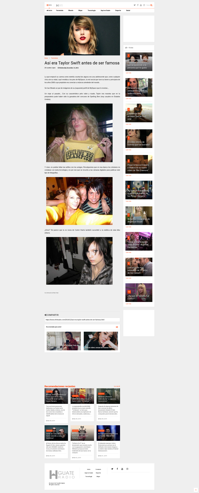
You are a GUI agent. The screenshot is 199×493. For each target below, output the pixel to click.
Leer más (128, 73)
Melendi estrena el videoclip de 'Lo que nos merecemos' (107, 399)
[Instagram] (144, 5)
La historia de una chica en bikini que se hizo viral (138, 116)
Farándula (59, 10)
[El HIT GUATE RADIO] (59, 5)
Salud (128, 10)
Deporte (118, 10)
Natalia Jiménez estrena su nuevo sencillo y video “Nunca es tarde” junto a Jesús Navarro (56, 398)
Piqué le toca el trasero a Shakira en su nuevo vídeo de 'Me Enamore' (138, 168)
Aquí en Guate (105, 10)
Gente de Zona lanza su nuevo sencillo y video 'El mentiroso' (55, 436)
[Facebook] (137, 5)
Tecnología (92, 10)
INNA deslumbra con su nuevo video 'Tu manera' (80, 400)
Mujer (80, 10)
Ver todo (116, 386)
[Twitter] (135, 5)
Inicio (50, 10)
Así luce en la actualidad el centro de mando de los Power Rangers (138, 193)
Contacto (98, 469)
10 (129, 292)
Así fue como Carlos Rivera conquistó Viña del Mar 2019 (108, 436)
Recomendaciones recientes (60, 386)
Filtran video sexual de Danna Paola (99, 348)
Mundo (70, 10)
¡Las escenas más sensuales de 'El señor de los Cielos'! (137, 270)
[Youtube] (141, 5)
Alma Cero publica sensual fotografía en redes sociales (137, 91)
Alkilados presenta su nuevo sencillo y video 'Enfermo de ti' (80, 436)
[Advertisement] (82, 304)
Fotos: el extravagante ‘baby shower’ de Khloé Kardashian (137, 245)
